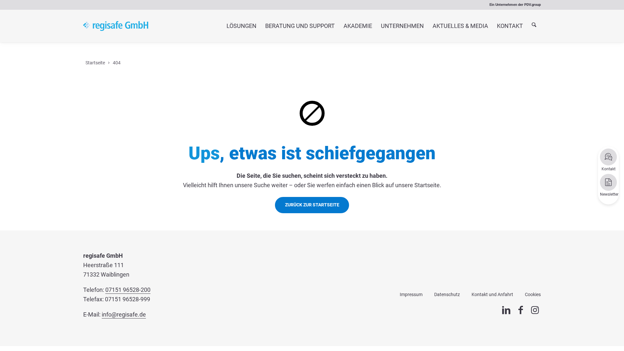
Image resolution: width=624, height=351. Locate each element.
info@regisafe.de (124, 314)
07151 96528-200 (127, 289)
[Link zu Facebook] (520, 310)
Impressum (411, 294)
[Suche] (534, 26)
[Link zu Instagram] (535, 310)
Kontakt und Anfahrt (492, 294)
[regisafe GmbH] (115, 26)
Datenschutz (447, 294)
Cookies (533, 294)
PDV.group (532, 5)
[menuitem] (241, 26)
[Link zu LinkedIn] (506, 310)
